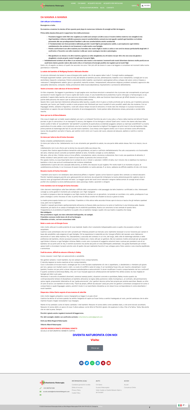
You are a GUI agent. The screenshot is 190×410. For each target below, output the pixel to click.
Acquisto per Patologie (113, 3)
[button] (81, 363)
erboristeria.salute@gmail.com (91, 317)
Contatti (110, 8)
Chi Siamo (82, 3)
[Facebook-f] (149, 407)
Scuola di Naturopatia (89, 8)
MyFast (100, 406)
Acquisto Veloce (94, 3)
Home (73, 3)
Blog (102, 8)
